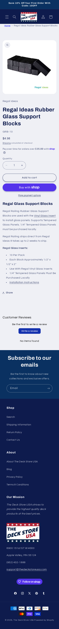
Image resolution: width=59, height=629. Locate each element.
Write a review (29, 331)
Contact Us (13, 440)
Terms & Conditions (18, 484)
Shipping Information (19, 424)
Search (11, 417)
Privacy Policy (15, 477)
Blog (9, 469)
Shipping (7, 143)
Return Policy (14, 432)
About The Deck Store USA (22, 461)
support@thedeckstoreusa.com (27, 569)
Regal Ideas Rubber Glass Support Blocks (36, 26)
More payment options (29, 195)
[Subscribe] (48, 388)
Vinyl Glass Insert (45, 215)
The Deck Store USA (23, 620)
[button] (7, 17)
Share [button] (9, 292)
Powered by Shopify (44, 620)
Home (7, 26)
